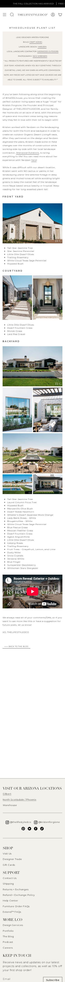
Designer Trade (12, 859)
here (33, 160)
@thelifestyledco (20, 822)
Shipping (8, 883)
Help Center (10, 900)
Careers (8, 947)
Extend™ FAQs (12, 911)
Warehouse (10, 805)
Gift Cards (9, 864)
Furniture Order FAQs (16, 906)
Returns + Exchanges (15, 889)
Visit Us (7, 853)
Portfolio (8, 930)
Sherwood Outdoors (47, 51)
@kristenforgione (49, 822)
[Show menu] (4, 15)
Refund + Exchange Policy (19, 895)
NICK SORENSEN (40, 56)
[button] (60, 15)
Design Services (13, 925)
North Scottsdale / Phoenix (19, 799)
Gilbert (7, 793)
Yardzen (42, 47)
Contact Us (10, 878)
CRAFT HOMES (35, 42)
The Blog (8, 936)
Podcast (8, 942)
